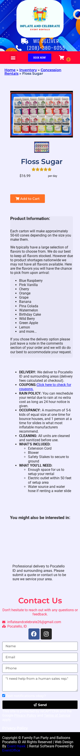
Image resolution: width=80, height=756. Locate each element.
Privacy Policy (25, 715)
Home (10, 70)
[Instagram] (46, 634)
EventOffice (11, 750)
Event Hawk (16, 746)
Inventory (28, 70)
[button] (13, 57)
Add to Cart (29, 199)
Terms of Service (57, 715)
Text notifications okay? (26, 696)
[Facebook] (34, 634)
